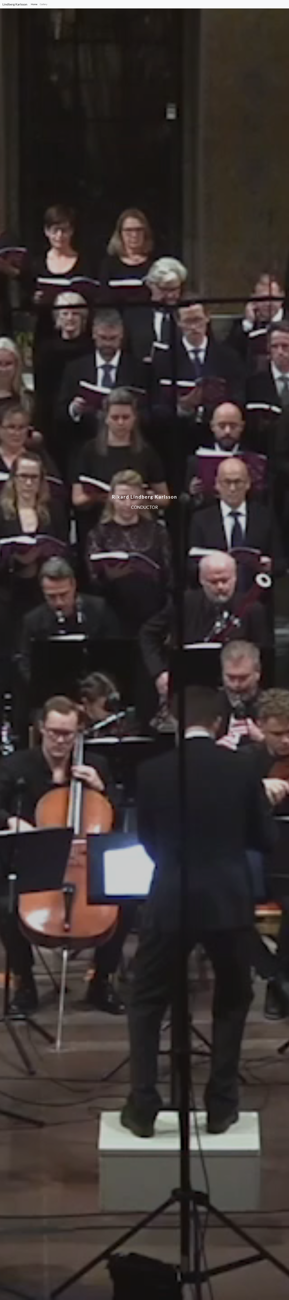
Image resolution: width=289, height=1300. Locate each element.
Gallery (43, 4)
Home (35, 4)
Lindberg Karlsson (14, 4)
